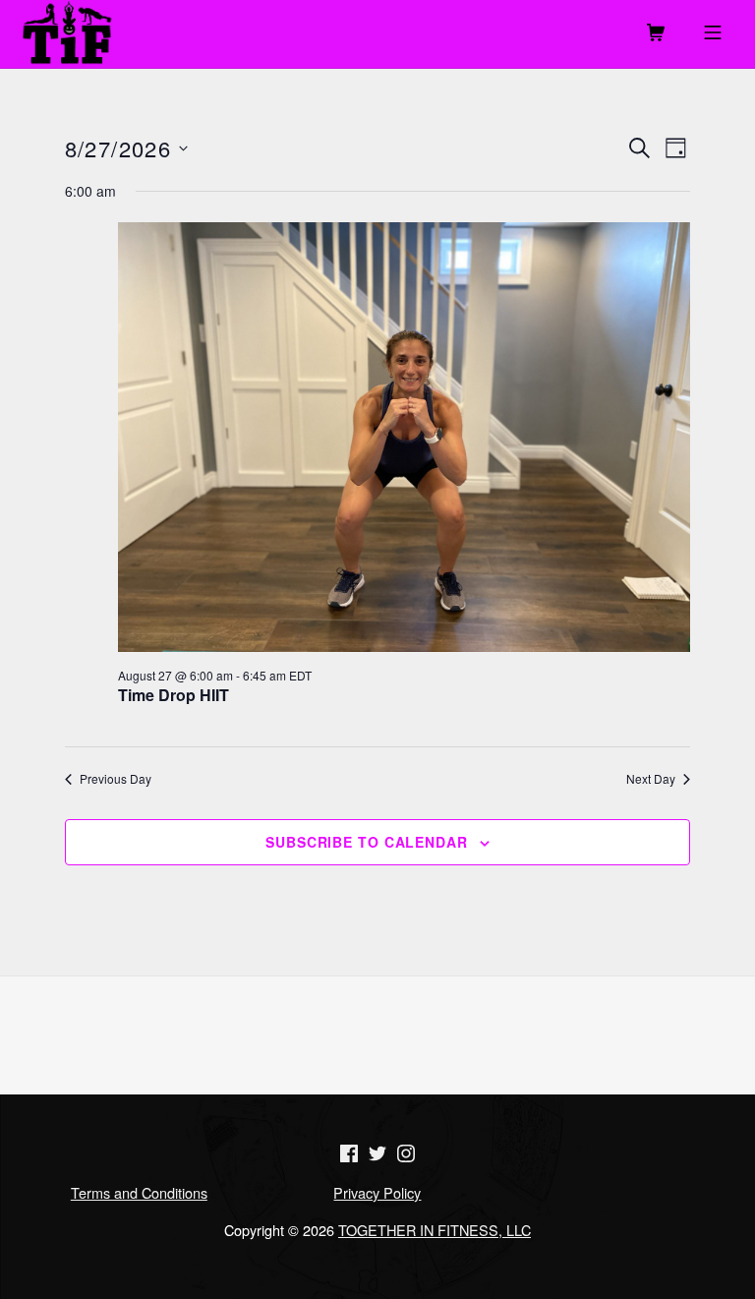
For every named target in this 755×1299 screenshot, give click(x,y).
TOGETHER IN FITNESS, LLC (434, 1229)
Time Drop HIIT (173, 694)
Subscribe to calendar (366, 842)
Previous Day (115, 779)
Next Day (650, 779)
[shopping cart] (656, 34)
